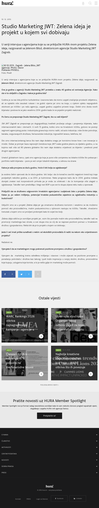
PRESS (4, 473)
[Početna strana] (49, 487)
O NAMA (5, 435)
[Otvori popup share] (38, 274)
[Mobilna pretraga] (90, 3)
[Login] (84, 3)
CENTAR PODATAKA (9, 454)
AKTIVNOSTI (6, 447)
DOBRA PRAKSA (8, 466)
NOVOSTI (5, 460)
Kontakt (18, 499)
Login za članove (42, 499)
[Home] (7, 3)
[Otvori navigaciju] (96, 3)
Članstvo (6, 441)
